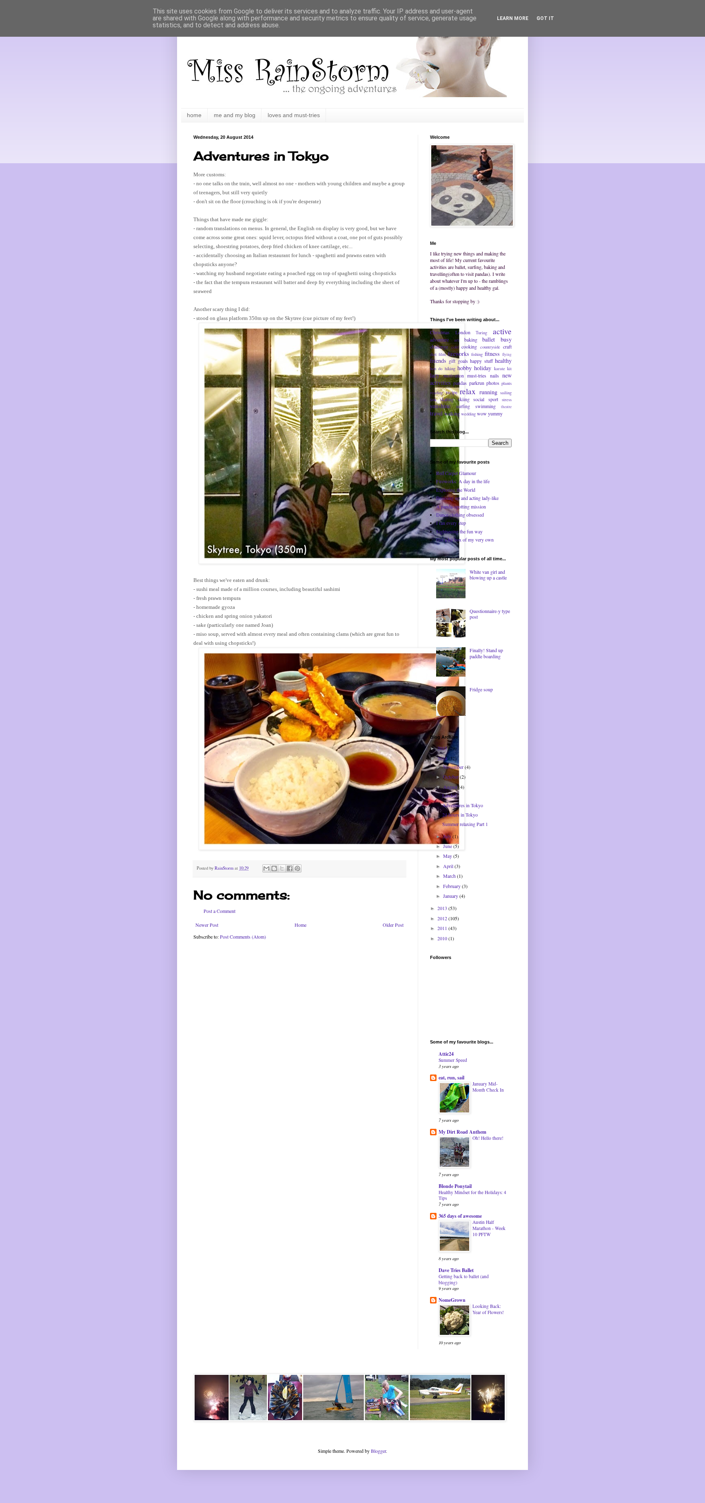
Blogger (378, 1450)
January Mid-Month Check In (488, 1087)
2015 (442, 748)
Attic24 (446, 1053)
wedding (468, 414)
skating (447, 399)
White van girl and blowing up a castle (488, 574)
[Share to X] (282, 868)
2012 (442, 918)
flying (507, 354)
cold (455, 347)
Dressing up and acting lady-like (467, 498)
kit (509, 368)
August (451, 787)
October (451, 776)
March (450, 875)
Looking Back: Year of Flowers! (488, 1309)
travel (436, 413)
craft (507, 346)
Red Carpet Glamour (456, 473)
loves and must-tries (294, 115)
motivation (453, 375)
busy (506, 339)
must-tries (476, 375)
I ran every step (451, 523)
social (478, 399)
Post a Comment (219, 911)
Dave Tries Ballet (456, 1270)
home (194, 115)
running (488, 392)
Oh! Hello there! (487, 1138)
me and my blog (234, 115)
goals (463, 360)
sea (433, 399)
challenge (439, 346)
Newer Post (206, 924)
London (462, 332)
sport (493, 399)
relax (468, 391)
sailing (506, 392)
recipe (451, 392)
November (454, 767)
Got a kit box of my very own (465, 539)
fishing (477, 354)
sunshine (440, 406)
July (447, 836)
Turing (481, 332)
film (442, 354)
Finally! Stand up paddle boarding (486, 653)
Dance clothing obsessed (460, 514)
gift (452, 360)
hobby (464, 368)
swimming (485, 406)
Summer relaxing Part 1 (465, 824)
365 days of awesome (460, 1215)
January (451, 895)
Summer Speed (453, 1060)
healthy (503, 360)
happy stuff (481, 360)
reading (436, 392)
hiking (450, 368)
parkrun (476, 383)
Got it (545, 18)
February (452, 886)
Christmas (440, 332)
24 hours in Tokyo (460, 814)
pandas (460, 383)
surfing (463, 406)
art (456, 340)
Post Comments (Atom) (243, 936)
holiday (482, 368)
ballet (488, 339)
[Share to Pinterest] (297, 868)
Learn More (512, 18)
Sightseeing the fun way (459, 531)
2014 (442, 758)
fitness (492, 353)
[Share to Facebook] (290, 868)
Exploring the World (455, 489)
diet (433, 354)
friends (438, 360)
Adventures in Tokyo (462, 805)
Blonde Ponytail (455, 1186)
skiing (464, 399)
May (448, 856)
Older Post (393, 924)
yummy (495, 413)
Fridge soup (481, 689)
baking (470, 339)
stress (507, 399)
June (448, 846)
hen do (436, 368)
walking (452, 413)
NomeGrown (452, 1300)
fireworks (458, 353)
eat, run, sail (451, 1077)
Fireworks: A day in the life (463, 481)
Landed (449, 795)
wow (482, 413)
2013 (442, 908)
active (502, 331)
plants (506, 383)
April (448, 866)
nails (494, 375)
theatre (506, 406)
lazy (434, 375)
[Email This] (266, 868)
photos (492, 383)
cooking (469, 346)
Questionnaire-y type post (490, 614)
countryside (490, 347)
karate (499, 368)
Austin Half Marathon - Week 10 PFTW (488, 1228)
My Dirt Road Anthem (462, 1131)
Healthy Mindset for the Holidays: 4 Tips (472, 1195)
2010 (442, 938)
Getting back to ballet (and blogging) (464, 1279)
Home (300, 924)
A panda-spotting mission (461, 506)
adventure (439, 339)
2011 (442, 928)
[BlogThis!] (274, 868)
